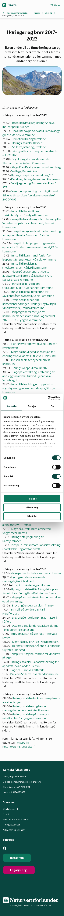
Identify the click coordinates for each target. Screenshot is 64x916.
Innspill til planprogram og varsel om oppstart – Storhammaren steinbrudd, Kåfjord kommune (31, 247)
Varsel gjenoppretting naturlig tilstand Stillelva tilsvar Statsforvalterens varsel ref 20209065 (30, 195)
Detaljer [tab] (32, 406)
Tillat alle (32, 498)
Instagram (17, 858)
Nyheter (7, 814)
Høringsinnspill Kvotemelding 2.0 (32, 175)
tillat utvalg (32, 507)
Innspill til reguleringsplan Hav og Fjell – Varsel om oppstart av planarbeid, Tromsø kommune (31, 223)
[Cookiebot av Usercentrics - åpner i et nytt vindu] (48, 398)
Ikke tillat (32, 516)
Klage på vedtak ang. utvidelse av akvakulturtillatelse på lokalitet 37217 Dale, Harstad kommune (27, 275)
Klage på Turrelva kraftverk (27, 670)
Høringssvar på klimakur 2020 (30, 368)
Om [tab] (52, 406)
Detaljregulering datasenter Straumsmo (36, 179)
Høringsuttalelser (11, 824)
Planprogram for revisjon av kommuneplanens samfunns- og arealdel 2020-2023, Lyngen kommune (28, 316)
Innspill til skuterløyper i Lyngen (31, 585)
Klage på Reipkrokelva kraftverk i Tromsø (36, 573)
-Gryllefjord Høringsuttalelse (28, 139)
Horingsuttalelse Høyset (27, 143)
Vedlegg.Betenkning (24, 171)
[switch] (56, 467)
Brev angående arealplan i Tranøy (33, 605)
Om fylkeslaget (10, 809)
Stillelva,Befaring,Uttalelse (29, 147)
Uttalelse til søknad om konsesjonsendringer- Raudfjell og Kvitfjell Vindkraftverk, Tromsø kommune (29, 304)
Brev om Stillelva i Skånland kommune (34, 674)
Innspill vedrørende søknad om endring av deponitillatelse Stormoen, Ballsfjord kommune (31, 235)
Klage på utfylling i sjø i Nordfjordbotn (35, 642)
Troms (12, 5)
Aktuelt (48, 13)
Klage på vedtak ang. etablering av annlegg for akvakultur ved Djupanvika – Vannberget (28, 376)
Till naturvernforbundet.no (17, 13)
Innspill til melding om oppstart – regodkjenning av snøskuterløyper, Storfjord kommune (29, 388)
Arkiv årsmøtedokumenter (16, 819)
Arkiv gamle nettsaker (14, 830)
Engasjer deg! (19, 870)
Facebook (4, 848)
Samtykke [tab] (11, 406)
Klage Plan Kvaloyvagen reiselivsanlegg (36, 167)
